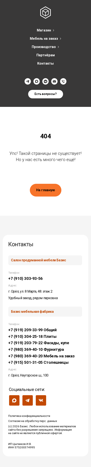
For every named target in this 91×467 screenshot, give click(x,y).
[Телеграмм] (28, 81)
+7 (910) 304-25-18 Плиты (32, 336)
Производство (44, 47)
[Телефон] (63, 81)
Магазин (44, 30)
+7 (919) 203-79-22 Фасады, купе (38, 343)
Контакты (45, 63)
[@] (54, 81)
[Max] (36, 81)
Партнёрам (45, 55)
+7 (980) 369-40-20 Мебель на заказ (41, 356)
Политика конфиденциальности (29, 415)
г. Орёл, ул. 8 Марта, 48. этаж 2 (30, 291)
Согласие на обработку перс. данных (32, 421)
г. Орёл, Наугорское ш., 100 (28, 375)
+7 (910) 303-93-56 (25, 278)
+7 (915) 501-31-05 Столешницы (38, 362)
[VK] (45, 81)
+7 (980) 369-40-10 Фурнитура (36, 349)
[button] (45, 94)
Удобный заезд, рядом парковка (33, 298)
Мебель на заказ (44, 39)
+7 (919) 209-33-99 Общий (32, 330)
